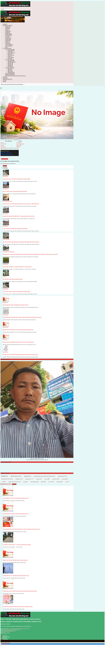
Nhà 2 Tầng (10, 70)
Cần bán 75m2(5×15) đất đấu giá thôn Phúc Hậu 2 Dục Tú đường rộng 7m (18, 342)
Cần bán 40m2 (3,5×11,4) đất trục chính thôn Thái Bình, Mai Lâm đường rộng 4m (20, 591)
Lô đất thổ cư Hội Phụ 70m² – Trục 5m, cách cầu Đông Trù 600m (17, 544)
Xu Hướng (5, 166)
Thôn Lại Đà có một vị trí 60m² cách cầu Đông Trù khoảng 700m (16, 178)
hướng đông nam (11, 52)
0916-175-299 (7, 632)
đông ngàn (65, 479)
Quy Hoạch (5, 78)
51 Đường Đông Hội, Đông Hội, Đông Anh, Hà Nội (19, 628)
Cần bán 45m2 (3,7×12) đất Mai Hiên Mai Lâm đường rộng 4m (16, 575)
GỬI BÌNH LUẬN (4, 158)
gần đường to (55, 479)
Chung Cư (5, 76)
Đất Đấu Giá (10, 66)
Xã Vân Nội (7, 28)
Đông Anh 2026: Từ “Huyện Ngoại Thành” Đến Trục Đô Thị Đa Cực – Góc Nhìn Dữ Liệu (21, 203)
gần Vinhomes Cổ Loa (7, 479)
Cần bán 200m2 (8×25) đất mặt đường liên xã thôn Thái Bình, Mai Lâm (18, 606)
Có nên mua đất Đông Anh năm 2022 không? (13, 84)
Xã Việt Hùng (8, 43)
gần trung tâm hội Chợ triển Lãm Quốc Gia (44, 476)
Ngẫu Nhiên (5, 168)
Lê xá (67, 481)
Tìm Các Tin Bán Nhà (9, 67)
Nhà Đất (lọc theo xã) (7, 25)
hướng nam (10, 54)
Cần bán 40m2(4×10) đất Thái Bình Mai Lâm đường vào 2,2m (16, 304)
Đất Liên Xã (10, 64)
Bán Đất (4, 476)
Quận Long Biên (8, 46)
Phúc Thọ (51, 481)
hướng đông (10, 51)
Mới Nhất (5, 165)
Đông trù (47, 479)
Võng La (7, 29)
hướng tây (10, 56)
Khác (6, 47)
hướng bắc (10, 58)
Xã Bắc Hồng (8, 31)
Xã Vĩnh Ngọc (8, 37)
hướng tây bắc (11, 57)
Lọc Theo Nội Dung (7, 48)
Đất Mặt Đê (10, 65)
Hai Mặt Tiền (10, 63)
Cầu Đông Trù (6, 251)
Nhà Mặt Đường (11, 72)
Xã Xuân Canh (8, 39)
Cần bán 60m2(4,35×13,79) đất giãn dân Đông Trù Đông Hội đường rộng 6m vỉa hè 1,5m (21, 529)
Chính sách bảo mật (4, 633)
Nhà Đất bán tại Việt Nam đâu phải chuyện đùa (13, 279)
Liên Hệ (4, 81)
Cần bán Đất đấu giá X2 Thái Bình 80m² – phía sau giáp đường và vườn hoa (18, 216)
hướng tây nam (11, 55)
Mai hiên (43, 481)
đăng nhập (6, 163)
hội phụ (25, 481)
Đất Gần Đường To (12, 62)
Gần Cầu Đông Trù (16, 476)
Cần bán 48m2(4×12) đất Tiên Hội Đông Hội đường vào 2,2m (15, 498)
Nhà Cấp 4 (10, 68)
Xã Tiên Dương (8, 35)
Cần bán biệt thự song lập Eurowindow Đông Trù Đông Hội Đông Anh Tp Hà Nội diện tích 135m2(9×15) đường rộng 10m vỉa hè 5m (30, 254)
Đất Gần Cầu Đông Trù (10, 74)
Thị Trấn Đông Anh (9, 44)
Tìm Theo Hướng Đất (9, 49)
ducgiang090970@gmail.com (9, 631)
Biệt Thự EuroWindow (10, 73)
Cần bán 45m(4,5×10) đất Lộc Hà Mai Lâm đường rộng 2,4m (15, 513)
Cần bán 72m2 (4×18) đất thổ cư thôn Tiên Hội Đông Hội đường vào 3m (18, 329)
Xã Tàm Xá (7, 41)
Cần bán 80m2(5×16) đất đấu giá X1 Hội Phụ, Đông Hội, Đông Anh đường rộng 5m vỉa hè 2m (22, 317)
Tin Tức (4, 80)
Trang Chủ (5, 24)
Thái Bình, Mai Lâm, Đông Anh (14, 481)
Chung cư (5, 276)
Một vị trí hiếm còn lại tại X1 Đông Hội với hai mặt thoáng (15, 191)
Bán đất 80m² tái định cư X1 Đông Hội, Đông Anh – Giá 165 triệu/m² (17, 266)
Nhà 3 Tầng (10, 71)
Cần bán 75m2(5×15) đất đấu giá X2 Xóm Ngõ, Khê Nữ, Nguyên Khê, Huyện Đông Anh (21, 241)
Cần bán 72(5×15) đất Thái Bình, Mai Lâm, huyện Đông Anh (15, 560)
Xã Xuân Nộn (8, 40)
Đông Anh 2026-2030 (7, 79)
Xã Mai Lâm (7, 27)
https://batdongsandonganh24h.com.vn (12, 629)
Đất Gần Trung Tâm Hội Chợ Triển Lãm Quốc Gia (15, 75)
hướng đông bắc (11, 50)
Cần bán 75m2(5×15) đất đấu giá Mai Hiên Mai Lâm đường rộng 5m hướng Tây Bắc (20, 354)
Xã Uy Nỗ (7, 36)
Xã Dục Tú (5, 339)
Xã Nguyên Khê (8, 34)
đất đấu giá (59, 481)
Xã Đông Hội (8, 26)
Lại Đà (3, 481)
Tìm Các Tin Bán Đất (9, 59)
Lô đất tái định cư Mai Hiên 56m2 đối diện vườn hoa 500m (15, 228)
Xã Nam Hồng (8, 33)
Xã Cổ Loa (7, 42)
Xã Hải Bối (7, 32)
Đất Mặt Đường (11, 60)
